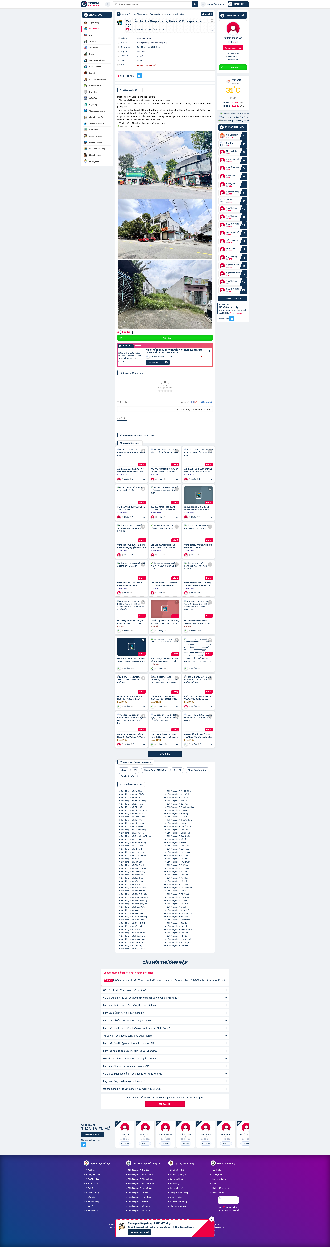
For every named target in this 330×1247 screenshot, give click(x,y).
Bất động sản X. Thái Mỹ (131, 945)
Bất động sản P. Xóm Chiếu (178, 910)
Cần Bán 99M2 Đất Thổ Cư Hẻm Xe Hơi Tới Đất (131, 508)
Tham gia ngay (233, 298)
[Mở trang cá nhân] (223, 136)
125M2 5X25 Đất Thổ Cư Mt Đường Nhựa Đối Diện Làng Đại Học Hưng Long (198, 508)
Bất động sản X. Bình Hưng (178, 919)
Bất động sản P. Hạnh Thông (133, 842)
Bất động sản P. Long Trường (133, 855)
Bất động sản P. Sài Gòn (177, 871)
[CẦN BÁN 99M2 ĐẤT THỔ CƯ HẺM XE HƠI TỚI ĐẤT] (131, 495)
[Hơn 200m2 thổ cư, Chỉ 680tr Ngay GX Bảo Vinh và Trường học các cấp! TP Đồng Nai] (165, 722)
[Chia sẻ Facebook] (139, 75)
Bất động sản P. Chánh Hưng (133, 829)
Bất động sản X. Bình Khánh (133, 922)
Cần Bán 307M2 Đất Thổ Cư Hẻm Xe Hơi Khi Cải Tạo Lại (163, 546)
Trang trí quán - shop (179, 1192)
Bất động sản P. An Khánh (178, 794)
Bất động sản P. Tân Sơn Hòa (133, 887)
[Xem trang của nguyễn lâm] (186, 706)
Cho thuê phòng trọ (178, 1174)
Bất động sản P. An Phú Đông (133, 800)
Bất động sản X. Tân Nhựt (178, 942)
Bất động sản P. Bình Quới (132, 813)
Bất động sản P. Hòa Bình (132, 845)
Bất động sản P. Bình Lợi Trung (134, 810)
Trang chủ (125, 14)
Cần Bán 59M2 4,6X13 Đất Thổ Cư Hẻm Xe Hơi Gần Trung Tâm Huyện (198, 470)
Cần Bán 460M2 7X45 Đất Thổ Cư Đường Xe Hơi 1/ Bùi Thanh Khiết (130, 470)
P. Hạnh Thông (92, 1183)
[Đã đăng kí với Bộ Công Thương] (228, 1201)
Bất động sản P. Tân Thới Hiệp (134, 894)
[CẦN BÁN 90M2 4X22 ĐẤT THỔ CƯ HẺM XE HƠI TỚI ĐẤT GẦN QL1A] (165, 495)
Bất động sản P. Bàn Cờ (177, 800)
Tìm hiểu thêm (236, 312)
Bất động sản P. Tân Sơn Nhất (180, 887)
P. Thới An (90, 1188)
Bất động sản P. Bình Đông (132, 807)
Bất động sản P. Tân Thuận (178, 894)
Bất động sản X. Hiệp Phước (133, 932)
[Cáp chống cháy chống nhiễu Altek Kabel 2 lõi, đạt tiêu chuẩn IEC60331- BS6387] (130, 357)
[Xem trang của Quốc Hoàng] (119, 668)
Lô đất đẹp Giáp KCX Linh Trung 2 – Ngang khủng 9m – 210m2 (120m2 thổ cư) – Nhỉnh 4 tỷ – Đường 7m (165, 621)
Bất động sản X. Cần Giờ (177, 926)
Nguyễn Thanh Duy (233, 37)
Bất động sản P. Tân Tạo (177, 890)
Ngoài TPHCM (139, 14)
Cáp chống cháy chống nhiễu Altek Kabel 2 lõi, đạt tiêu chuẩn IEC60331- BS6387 (174, 351)
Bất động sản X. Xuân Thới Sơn (134, 948)
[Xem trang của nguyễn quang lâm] (119, 706)
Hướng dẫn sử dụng (220, 1188)
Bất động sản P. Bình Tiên (132, 819)
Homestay (174, 1183)
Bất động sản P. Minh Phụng (179, 855)
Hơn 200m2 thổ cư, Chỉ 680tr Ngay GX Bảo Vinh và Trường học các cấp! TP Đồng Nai (164, 735)
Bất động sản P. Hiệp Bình (178, 842)
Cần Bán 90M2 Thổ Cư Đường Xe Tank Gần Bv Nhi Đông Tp (197, 584)
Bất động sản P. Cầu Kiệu (132, 826)
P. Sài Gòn (90, 1206)
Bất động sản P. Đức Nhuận (178, 836)
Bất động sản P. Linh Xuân (178, 848)
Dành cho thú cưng (178, 1201)
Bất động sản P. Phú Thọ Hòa (133, 868)
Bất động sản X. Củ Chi (131, 929)
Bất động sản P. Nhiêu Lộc (132, 858)
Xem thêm (165, 754)
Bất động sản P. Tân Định (132, 877)
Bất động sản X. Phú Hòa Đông (180, 939)
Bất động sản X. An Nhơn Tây (179, 913)
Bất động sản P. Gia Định (132, 839)
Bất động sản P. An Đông (131, 790)
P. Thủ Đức (90, 1170)
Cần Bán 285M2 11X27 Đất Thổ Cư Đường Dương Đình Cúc (165, 584)
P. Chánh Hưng (92, 1192)
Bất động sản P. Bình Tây (177, 813)
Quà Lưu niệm (176, 1197)
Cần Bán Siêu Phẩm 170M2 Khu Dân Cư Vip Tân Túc (198, 546)
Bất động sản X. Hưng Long (133, 935)
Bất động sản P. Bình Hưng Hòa (180, 807)
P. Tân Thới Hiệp (93, 1179)
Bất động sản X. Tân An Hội (132, 942)
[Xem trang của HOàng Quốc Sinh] (186, 668)
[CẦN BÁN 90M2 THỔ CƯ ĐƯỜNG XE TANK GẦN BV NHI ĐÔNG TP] (198, 571)
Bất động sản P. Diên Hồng (178, 832)
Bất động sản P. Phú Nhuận (178, 861)
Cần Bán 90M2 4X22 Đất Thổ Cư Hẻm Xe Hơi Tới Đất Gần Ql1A (164, 508)
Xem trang (125, 1143)
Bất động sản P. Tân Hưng (132, 881)
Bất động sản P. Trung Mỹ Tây (133, 906)
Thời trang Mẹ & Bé (178, 1206)
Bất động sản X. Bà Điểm (177, 916)
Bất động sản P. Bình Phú (177, 810)
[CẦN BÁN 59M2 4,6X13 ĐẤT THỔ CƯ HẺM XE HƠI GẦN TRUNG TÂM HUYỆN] (198, 457)
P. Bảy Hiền (90, 1197)
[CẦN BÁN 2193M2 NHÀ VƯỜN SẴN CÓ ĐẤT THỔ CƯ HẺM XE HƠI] (165, 457)
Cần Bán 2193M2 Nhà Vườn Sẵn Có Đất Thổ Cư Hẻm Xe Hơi (165, 470)
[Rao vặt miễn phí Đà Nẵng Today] (233, 120)
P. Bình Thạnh (92, 1210)
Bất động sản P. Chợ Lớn (177, 829)
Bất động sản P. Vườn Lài (132, 910)
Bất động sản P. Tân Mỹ (177, 881)
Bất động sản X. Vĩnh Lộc (177, 945)
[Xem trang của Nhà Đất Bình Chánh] (119, 479)
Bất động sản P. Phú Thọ (177, 865)
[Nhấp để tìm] (195, 4)
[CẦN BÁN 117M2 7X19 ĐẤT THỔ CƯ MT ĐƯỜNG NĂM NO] (131, 571)
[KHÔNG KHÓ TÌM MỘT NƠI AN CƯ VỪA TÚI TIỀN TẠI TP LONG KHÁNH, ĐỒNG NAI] (198, 684)
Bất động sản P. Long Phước (179, 852)
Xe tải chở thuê (176, 1179)
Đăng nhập (208, 402)
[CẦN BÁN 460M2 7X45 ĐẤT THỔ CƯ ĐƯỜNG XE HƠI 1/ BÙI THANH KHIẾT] (131, 457)
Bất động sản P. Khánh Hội (132, 848)
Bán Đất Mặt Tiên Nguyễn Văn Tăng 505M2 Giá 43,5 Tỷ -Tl (164, 659)
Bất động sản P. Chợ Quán (132, 832)
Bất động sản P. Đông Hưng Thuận (136, 836)
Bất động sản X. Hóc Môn (177, 932)
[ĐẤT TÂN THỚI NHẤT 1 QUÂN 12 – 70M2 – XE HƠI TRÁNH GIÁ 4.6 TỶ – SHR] (131, 647)
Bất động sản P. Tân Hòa (177, 877)
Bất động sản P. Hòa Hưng (178, 845)
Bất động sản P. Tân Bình (177, 874)
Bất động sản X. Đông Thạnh (179, 929)
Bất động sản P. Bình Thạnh (133, 816)
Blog (214, 1183)
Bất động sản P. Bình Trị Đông (179, 819)
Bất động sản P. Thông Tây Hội (134, 903)
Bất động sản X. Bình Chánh (133, 919)
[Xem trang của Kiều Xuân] (186, 744)
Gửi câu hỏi (165, 1103)
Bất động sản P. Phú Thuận (178, 868)
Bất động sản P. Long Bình (132, 852)
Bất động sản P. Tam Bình (132, 874)
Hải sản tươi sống (177, 1188)
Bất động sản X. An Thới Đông (134, 916)
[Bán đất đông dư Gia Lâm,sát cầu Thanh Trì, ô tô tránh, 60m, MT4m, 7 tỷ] (198, 722)
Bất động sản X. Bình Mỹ (131, 926)
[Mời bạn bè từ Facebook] (231, 318)
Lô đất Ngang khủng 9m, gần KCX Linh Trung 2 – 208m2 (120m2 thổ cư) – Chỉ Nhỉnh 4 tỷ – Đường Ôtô (130, 621)
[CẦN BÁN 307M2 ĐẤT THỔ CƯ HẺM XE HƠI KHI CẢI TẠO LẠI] (165, 533)
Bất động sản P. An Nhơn (177, 797)
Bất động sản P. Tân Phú (131, 884)
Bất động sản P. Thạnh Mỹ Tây (134, 900)
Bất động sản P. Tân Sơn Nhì (133, 890)
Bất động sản (154, 14)
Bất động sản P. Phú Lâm (131, 861)
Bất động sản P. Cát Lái (177, 823)
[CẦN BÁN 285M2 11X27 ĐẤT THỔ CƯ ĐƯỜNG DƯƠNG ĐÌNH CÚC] (165, 571)
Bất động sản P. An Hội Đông (179, 790)
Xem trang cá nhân (233, 47)
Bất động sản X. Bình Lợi (177, 922)
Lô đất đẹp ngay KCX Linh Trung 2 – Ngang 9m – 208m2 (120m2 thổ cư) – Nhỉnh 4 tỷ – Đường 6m (198, 621)
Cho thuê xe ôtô (177, 1170)
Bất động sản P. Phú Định (178, 858)
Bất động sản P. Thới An (177, 900)
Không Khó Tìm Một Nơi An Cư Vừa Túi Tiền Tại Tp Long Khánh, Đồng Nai (197, 697)
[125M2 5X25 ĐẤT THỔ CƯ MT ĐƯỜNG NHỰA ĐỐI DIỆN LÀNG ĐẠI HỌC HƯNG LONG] (198, 495)
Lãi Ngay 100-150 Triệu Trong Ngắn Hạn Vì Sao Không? (130, 697)
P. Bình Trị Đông (92, 1201)
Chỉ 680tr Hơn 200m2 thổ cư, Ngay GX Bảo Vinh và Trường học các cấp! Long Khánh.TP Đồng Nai (130, 735)
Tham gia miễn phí (139, 1232)
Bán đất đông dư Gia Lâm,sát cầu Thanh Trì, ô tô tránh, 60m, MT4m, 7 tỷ (198, 735)
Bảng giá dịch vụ (219, 1179)
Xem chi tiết (153, 362)
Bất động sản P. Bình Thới (178, 816)
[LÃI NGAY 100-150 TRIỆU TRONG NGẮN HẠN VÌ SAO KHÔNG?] (131, 684)
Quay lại (207, 14)
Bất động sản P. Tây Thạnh (178, 897)
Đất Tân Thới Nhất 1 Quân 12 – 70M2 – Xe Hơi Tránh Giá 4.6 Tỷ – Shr (131, 659)
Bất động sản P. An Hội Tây (132, 794)
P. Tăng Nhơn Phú (93, 1174)
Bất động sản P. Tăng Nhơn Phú (134, 897)
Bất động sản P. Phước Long (133, 871)
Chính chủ (141, 60)
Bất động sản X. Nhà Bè (177, 935)
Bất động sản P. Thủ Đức (177, 903)
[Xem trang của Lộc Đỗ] (153, 668)
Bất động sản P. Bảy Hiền (132, 803)
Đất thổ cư (179, 14)
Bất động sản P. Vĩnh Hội (177, 906)
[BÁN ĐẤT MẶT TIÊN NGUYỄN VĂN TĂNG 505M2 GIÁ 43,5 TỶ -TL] (165, 647)
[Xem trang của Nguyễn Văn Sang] (119, 630)
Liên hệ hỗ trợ (218, 1192)
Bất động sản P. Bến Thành (178, 803)
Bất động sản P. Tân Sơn (177, 884)
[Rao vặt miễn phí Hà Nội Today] (234, 113)
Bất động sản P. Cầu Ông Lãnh (180, 826)
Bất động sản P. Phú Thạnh (132, 865)
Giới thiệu (216, 1170)
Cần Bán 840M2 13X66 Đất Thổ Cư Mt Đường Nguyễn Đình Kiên (131, 546)
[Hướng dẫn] (107, 4)
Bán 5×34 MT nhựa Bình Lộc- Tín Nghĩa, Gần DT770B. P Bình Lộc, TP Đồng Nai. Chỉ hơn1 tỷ (164, 697)
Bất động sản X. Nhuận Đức (133, 939)
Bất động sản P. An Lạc (131, 797)
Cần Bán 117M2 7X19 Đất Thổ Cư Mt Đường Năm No (130, 584)
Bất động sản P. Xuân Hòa (132, 913)
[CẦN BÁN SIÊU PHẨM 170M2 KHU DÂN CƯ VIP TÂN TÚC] (198, 533)
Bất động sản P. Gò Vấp (177, 839)
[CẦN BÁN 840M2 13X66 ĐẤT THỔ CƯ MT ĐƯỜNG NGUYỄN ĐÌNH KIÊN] (131, 533)
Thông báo (217, 1174)
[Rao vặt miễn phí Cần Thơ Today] (234, 116)
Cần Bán (168, 14)
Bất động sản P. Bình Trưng (133, 823)
